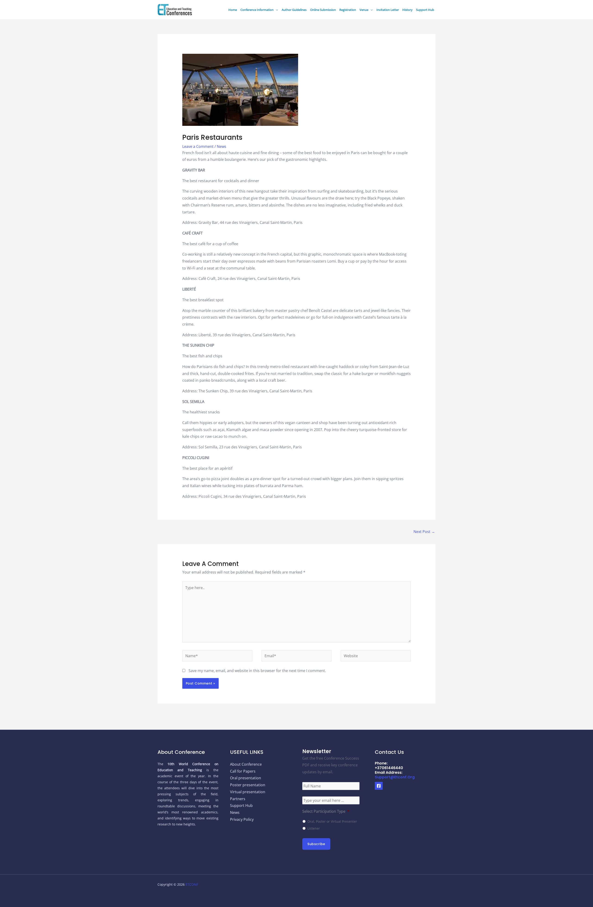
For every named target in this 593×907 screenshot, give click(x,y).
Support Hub (425, 10)
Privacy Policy (242, 819)
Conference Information (257, 10)
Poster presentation (247, 784)
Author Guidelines (294, 10)
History (407, 10)
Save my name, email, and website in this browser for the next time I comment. (257, 670)
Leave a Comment (198, 146)
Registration (347, 10)
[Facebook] (379, 786)
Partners (237, 798)
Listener (313, 828)
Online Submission (323, 10)
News (221, 146)
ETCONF (192, 884)
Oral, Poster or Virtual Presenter (332, 821)
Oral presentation (245, 777)
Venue (364, 10)
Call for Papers (242, 771)
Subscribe (316, 844)
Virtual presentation (247, 791)
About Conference (246, 764)
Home (232, 10)
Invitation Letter (387, 10)
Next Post (424, 531)
